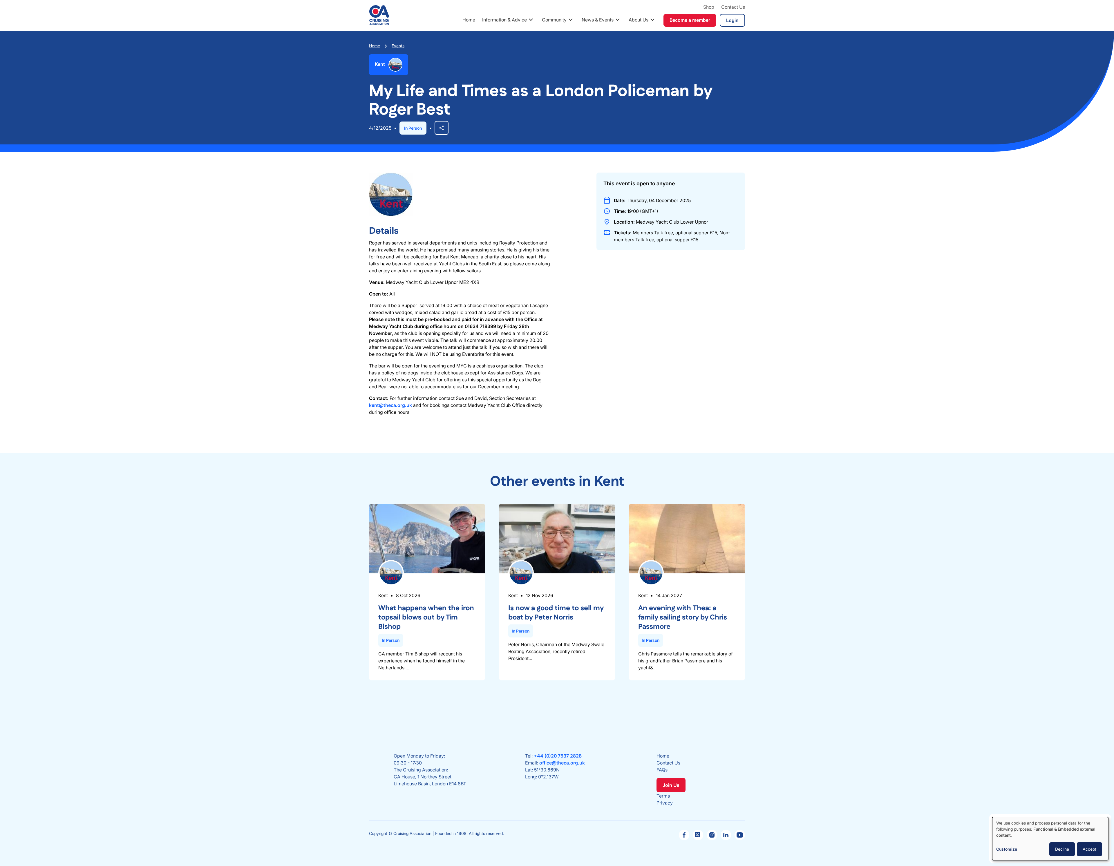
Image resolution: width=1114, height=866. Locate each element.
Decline (1062, 849)
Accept (1089, 849)
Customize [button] (1006, 849)
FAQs (662, 770)
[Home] (379, 15)
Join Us (671, 785)
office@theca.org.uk (562, 763)
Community (554, 20)
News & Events (598, 20)
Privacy (665, 803)
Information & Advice (504, 20)
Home (468, 20)
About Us (638, 20)
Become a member (690, 20)
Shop (708, 7)
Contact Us (733, 7)
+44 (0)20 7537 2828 (558, 756)
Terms (663, 796)
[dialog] (1050, 838)
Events (398, 45)
